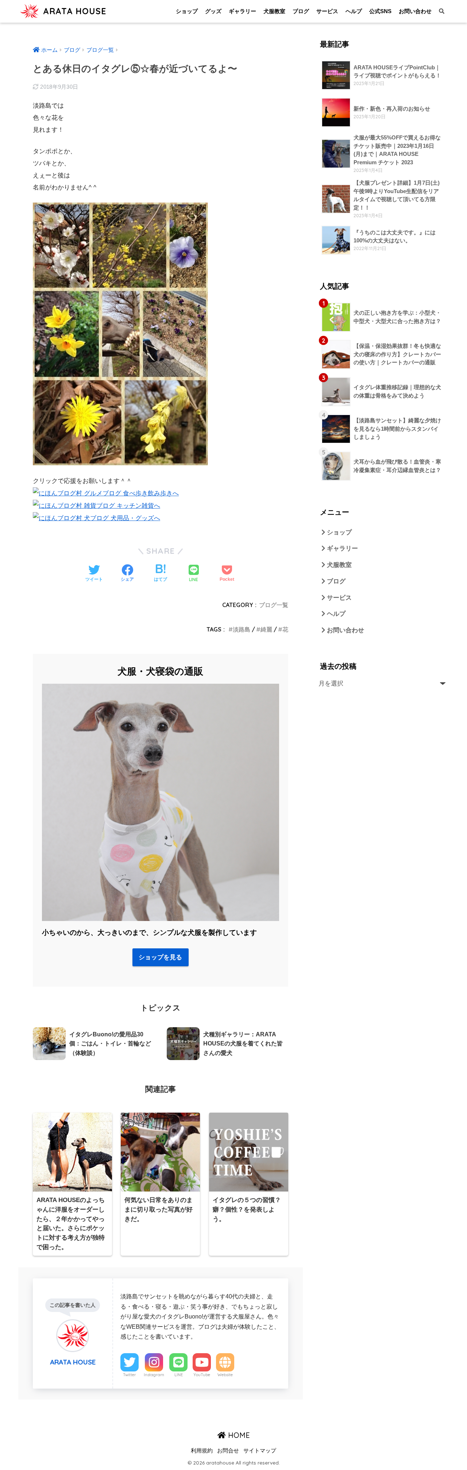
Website (225, 1374)
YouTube (201, 1374)
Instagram (154, 1374)
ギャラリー (242, 11)
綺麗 (266, 629)
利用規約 (202, 1451)
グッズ (213, 11)
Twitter (129, 1374)
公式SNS (380, 11)
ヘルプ (354, 11)
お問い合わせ (415, 11)
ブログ (301, 11)
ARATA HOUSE (73, 11)
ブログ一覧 (273, 605)
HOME (238, 1435)
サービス (327, 11)
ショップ (187, 11)
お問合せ (228, 1451)
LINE (178, 1374)
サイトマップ (259, 1451)
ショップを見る (160, 957)
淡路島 (241, 629)
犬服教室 (274, 11)
